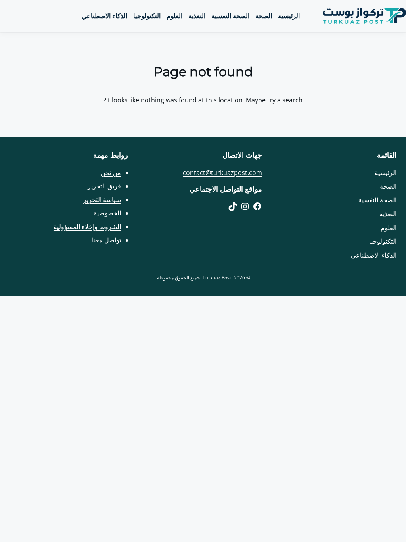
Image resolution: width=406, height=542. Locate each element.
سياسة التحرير (102, 199)
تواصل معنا (106, 240)
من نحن (111, 172)
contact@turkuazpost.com (222, 172)
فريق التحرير (104, 186)
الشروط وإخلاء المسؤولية (87, 226)
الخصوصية (107, 213)
